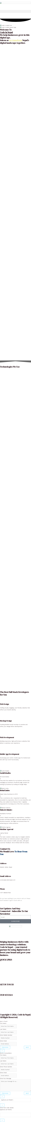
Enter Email (3, 1041)
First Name (3, 1023)
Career (3, 971)
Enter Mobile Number (6, 1035)
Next (27, 1047)
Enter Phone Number (6, 1066)
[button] (15, 11)
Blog (3, 975)
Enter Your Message (5, 1078)
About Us (4, 963)
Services (4, 967)
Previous (5, 1047)
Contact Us (5, 979)
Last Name (3, 1029)
